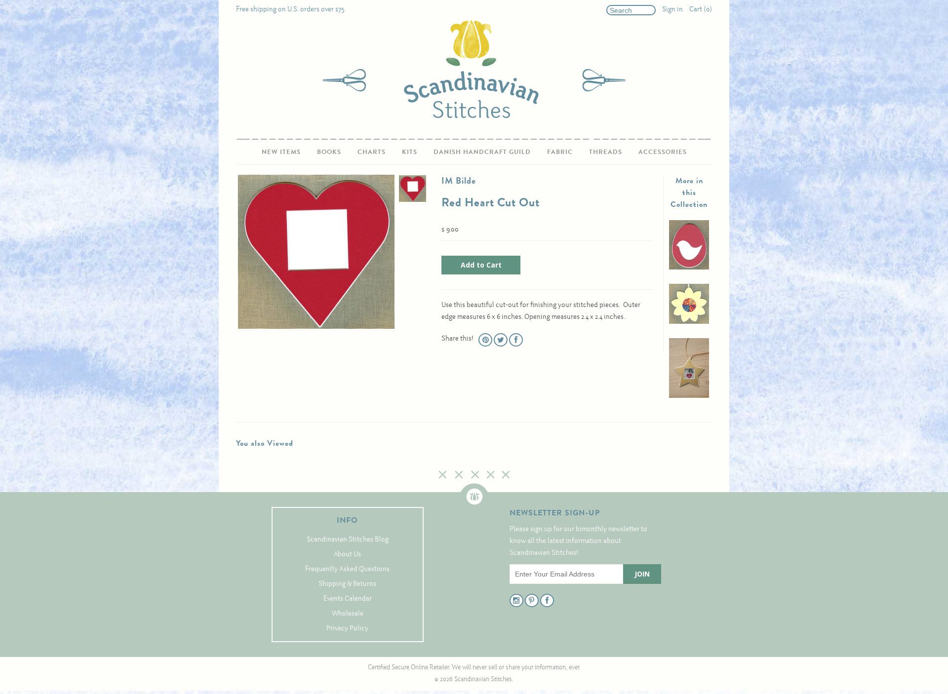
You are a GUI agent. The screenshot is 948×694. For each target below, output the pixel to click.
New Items (281, 151)
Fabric (560, 151)
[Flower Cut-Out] (689, 322)
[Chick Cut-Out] (689, 267)
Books (329, 151)
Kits (409, 151)
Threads (605, 151)
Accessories (662, 151)
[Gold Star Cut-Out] (689, 396)
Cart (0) (700, 9)
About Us (347, 554)
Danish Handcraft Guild (482, 151)
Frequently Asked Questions (347, 569)
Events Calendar (347, 599)
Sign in (672, 9)
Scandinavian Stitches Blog (348, 539)
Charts (371, 151)
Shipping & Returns (347, 584)
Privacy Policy (347, 628)
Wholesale (347, 613)
